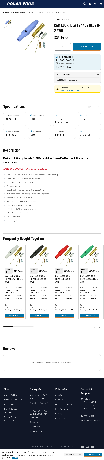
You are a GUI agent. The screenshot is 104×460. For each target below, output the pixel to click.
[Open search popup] (84, 4)
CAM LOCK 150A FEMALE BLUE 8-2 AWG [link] (47, 12)
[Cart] (101, 4)
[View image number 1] (8, 23)
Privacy (15, 457)
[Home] (20, 4)
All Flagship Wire (36, 431)
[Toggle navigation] (4, 4)
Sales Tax (59, 400)
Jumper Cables (10, 395)
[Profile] (90, 4)
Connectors (9, 404)
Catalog (58, 413)
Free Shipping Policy (63, 404)
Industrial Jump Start (13, 400)
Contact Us (60, 418)
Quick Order (60, 395)
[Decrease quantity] (57, 47)
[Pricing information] (66, 38)
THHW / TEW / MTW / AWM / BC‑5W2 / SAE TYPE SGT (38, 414)
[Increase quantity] (68, 47)
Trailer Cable (35, 426)
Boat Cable (34, 422)
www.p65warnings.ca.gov (70, 90)
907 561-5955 (89, 416)
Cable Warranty (61, 409)
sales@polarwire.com (93, 420)
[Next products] (99, 326)
